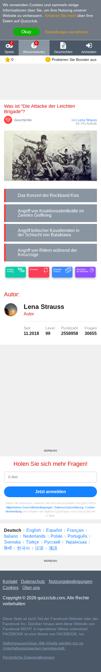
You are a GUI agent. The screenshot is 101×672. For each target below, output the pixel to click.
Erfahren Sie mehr (60, 15)
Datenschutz (33, 581)
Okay (26, 31)
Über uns (31, 587)
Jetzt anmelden (50, 491)
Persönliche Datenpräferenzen (29, 657)
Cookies (11, 587)
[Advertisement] (50, 399)
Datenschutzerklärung (68, 507)
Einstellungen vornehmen (66, 32)
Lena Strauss (87, 120)
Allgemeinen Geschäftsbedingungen (29, 507)
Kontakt (10, 581)
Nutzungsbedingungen (70, 581)
